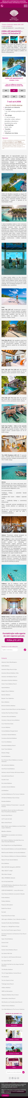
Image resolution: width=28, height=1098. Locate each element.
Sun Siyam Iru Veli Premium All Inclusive (11, 957)
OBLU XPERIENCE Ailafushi (8, 878)
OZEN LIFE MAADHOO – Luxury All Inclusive (12, 890)
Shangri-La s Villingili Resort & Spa (10, 926)
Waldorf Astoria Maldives (8, 1005)
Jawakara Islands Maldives (8, 787)
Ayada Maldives (6, 687)
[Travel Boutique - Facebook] (10, 1078)
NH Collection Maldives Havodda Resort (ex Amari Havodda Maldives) (13, 840)
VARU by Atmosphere (7, 991)
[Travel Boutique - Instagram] (13, 1078)
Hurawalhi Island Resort (8, 776)
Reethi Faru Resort (6, 908)
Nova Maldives (5, 863)
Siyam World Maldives (7, 939)
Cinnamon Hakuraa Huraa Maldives (11, 720)
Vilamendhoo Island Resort (8, 998)
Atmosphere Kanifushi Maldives (9, 680)
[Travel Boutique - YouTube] (18, 1078)
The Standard (5, 976)
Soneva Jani (5, 946)
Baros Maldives (5, 702)
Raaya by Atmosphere (7, 904)
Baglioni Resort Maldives (8, 691)
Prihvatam (5, 1095)
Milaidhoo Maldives (6, 831)
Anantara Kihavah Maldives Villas (10, 673)
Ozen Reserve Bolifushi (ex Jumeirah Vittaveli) (13, 894)
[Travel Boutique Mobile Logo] (13, 6)
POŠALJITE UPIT (14, 640)
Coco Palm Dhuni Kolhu (7, 723)
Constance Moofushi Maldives (9, 738)
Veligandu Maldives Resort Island (10, 994)
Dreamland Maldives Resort (9, 745)
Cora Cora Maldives (7, 742)
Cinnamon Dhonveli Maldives (9, 716)
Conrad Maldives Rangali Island (10, 731)
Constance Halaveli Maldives (9, 734)
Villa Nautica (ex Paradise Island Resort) (12, 1002)
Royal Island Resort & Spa (8, 915)
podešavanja (20, 1091)
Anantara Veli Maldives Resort (9, 676)
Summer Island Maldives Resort (9, 949)
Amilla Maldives (5, 665)
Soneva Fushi (5, 942)
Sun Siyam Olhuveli (6, 960)
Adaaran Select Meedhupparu (9, 662)
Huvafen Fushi (5, 779)
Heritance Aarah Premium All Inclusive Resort (13, 772)
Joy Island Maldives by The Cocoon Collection (13, 794)
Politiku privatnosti (6, 1092)
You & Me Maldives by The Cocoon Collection (13, 1009)
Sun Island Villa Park (7, 953)
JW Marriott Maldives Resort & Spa (10, 797)
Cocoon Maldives (6, 727)
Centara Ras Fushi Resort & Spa (10, 713)
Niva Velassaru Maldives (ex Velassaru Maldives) (14, 856)
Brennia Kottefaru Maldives (8, 705)
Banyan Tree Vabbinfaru (8, 698)
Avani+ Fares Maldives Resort (9, 684)
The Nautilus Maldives (7, 969)
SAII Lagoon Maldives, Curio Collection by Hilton (14, 919)
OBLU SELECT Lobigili (7, 870)
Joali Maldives (5, 790)
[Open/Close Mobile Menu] (25, 6)
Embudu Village (5, 752)
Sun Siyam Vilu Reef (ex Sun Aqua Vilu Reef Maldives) (13, 965)
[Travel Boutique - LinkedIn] (15, 1078)
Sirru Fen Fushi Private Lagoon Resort (11, 930)
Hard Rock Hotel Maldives (8, 768)
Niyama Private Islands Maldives (10, 859)
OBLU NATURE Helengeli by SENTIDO (11, 867)
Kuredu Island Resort (7, 815)
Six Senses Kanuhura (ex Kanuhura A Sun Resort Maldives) (14, 934)
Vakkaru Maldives (6, 987)
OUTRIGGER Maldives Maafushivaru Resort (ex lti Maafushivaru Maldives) (14, 885)
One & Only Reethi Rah (7, 881)
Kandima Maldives (6, 801)
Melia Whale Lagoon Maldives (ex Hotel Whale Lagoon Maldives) (14, 826)
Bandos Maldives (6, 694)
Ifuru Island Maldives (7, 783)
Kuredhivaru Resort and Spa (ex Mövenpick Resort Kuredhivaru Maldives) (12, 810)
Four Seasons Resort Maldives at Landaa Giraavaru (12, 760)
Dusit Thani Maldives (7, 749)
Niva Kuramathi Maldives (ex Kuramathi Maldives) (14, 849)
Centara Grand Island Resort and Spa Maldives (14, 709)
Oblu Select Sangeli (6, 874)
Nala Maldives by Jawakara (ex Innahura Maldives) (12, 835)
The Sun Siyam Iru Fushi (8, 980)
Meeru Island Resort (7, 822)
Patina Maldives (6, 897)
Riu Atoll (4, 912)
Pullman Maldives (6, 901)
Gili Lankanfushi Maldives (8, 765)
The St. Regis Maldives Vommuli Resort (11, 973)
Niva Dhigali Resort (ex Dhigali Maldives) (12, 845)
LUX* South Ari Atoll (7, 819)
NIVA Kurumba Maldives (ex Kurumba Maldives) (13, 852)
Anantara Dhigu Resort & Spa (9, 669)
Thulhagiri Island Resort (8, 984)
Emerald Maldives (6, 756)
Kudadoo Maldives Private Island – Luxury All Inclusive (13, 805)
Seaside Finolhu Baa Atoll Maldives (10, 923)
